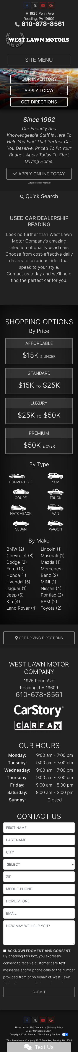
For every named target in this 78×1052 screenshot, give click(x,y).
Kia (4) (13, 601)
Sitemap (32, 1034)
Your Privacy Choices (49, 1034)
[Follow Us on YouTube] (43, 5)
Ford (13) (15, 568)
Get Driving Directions (40, 638)
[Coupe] (21, 494)
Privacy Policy (55, 1027)
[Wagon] (55, 526)
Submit (39, 992)
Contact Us (40, 1027)
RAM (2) (49, 601)
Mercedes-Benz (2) (52, 572)
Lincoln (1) (51, 549)
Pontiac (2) (52, 595)
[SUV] (55, 479)
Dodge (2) (16, 562)
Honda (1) (16, 575)
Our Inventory (39, 79)
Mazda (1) (51, 562)
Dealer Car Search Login (38, 1030)
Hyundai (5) (18, 581)
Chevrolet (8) (20, 555)
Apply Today (39, 90)
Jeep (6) (15, 595)
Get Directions (39, 102)
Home (18, 1027)
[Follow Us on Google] (51, 5)
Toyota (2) (51, 608)
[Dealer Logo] (39, 40)
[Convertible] (21, 479)
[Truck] (55, 494)
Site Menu (39, 60)
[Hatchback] (20, 510)
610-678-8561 (43, 24)
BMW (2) (15, 549)
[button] (39, 196)
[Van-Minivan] (55, 510)
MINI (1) (48, 581)
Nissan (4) (51, 588)
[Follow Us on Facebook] (27, 5)
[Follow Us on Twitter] (35, 5)
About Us (28, 1027)
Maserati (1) (53, 555)
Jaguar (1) (16, 588)
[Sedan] (21, 526)
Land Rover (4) (21, 608)
